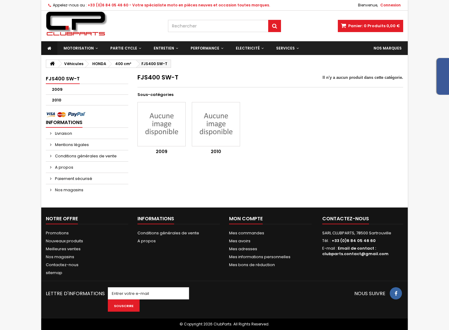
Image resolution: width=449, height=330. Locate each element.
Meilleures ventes (63, 249)
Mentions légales (71, 145)
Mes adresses (243, 249)
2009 (57, 89)
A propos (63, 167)
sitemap (54, 273)
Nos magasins (68, 190)
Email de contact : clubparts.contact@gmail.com (355, 251)
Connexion (390, 5)
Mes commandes (246, 233)
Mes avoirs (239, 241)
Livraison (63, 133)
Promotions (57, 233)
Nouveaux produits (64, 241)
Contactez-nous (62, 265)
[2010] (216, 124)
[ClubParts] (102, 24)
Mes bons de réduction (252, 265)
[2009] (161, 124)
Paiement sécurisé (73, 179)
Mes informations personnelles (259, 257)
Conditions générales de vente (85, 156)
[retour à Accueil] (52, 64)
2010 (56, 100)
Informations (64, 122)
